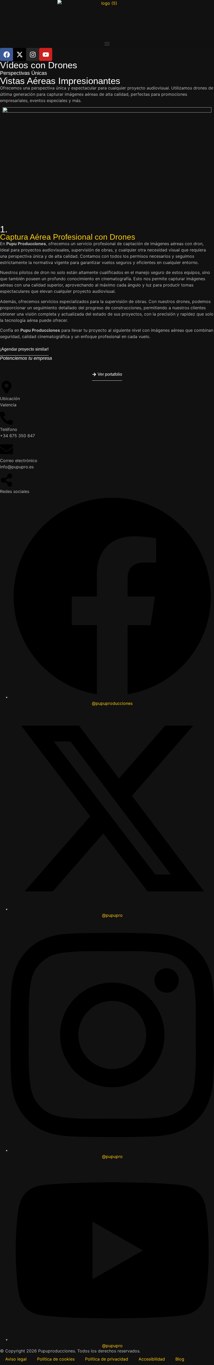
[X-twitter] (19, 54)
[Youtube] (45, 54)
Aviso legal (16, 1359)
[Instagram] (32, 54)
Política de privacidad (106, 1359)
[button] (107, 43)
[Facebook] (6, 54)
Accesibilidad (152, 1359)
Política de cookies (56, 1359)
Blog (179, 1359)
